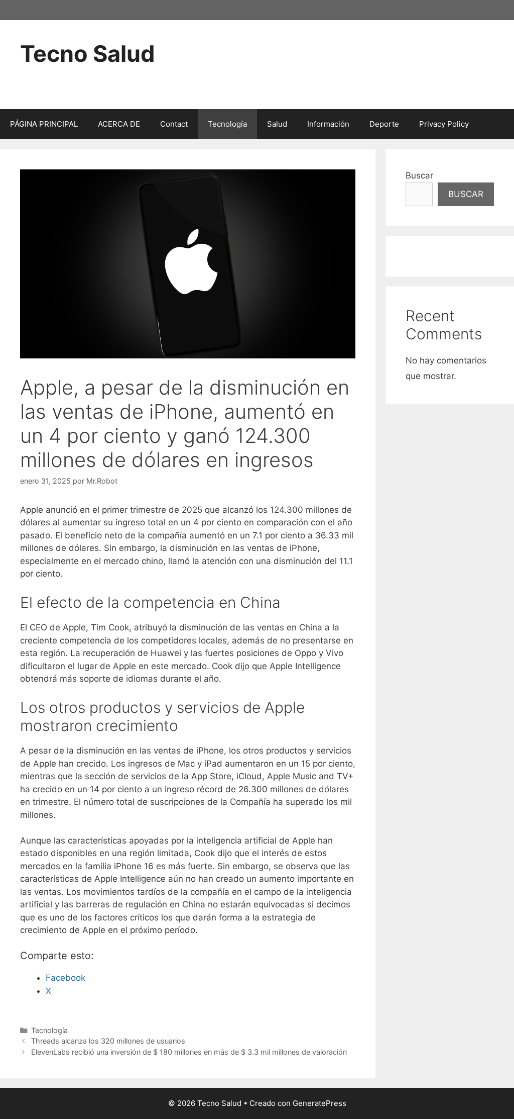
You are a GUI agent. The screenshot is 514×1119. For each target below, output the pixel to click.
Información (328, 124)
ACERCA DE (119, 124)
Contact (174, 124)
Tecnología (227, 124)
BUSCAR (465, 194)
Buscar (419, 175)
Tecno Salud (87, 53)
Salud (277, 124)
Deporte (384, 124)
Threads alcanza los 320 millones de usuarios (108, 1041)
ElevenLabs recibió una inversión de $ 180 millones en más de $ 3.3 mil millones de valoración (189, 1052)
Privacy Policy (444, 124)
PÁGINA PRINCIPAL (44, 124)
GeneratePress (319, 1103)
